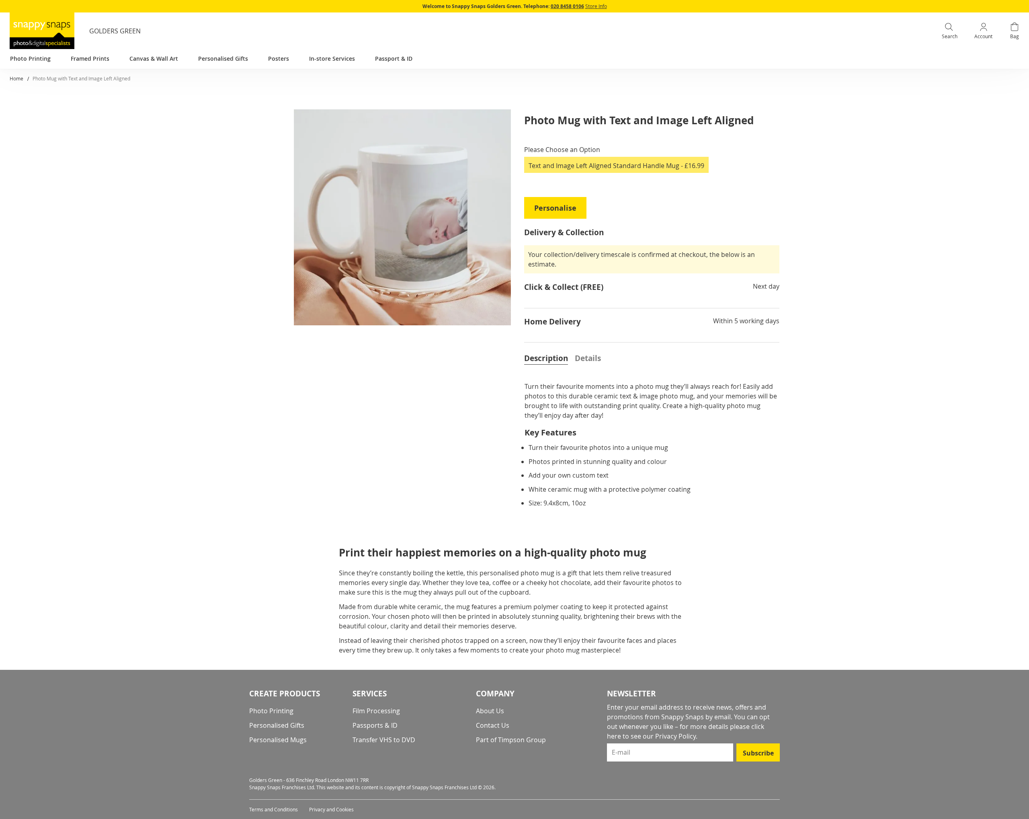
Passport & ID (393, 58)
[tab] (546, 357)
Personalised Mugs (278, 739)
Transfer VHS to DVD (384, 739)
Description (546, 358)
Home (16, 78)
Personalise (555, 208)
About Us (490, 710)
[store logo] (42, 30)
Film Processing (376, 710)
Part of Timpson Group (511, 739)
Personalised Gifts (276, 725)
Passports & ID (375, 725)
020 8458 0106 (567, 6)
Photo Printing (271, 710)
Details (588, 358)
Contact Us (492, 725)
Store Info (596, 6)
